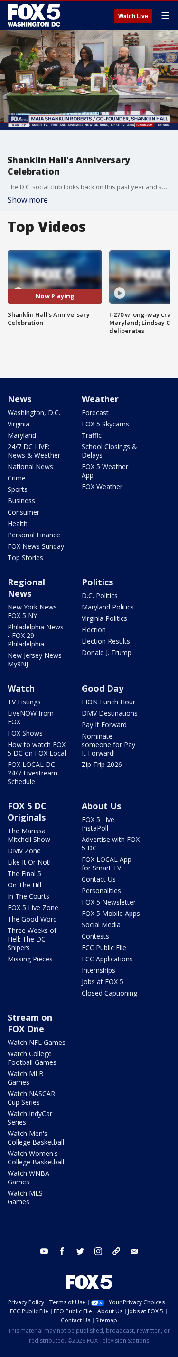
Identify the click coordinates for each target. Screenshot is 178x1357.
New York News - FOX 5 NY (34, 611)
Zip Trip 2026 (102, 764)
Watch (21, 688)
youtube (44, 1251)
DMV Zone (24, 850)
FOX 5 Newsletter (109, 901)
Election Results (106, 641)
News (19, 399)
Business (21, 500)
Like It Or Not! (29, 862)
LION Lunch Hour (108, 701)
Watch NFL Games (37, 1042)
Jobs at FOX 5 (102, 981)
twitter (80, 1251)
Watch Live (133, 16)
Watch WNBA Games (28, 1177)
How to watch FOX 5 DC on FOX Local (37, 748)
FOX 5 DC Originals (27, 811)
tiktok (116, 1251)
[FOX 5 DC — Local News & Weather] (35, 15)
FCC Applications (107, 958)
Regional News (26, 587)
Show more (28, 199)
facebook (62, 1251)
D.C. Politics (100, 595)
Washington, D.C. (34, 412)
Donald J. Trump (106, 652)
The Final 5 (24, 873)
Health (18, 523)
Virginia (18, 423)
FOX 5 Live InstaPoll (98, 823)
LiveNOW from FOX (31, 717)
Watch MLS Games (25, 1197)
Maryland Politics (108, 606)
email (134, 1251)
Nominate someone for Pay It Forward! (108, 744)
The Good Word (32, 918)
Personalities (101, 890)
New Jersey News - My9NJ (37, 659)
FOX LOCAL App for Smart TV (106, 863)
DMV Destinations (110, 713)
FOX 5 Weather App (105, 471)
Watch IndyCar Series (30, 1117)
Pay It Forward (104, 724)
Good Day (102, 688)
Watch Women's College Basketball (36, 1157)
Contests (95, 936)
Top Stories (25, 557)
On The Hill (24, 884)
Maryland (22, 435)
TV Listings (24, 701)
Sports (18, 489)
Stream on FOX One (30, 1023)
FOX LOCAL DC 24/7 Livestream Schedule (32, 773)
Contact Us (99, 879)
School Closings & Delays (109, 451)
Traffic (92, 435)
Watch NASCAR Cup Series (31, 1098)
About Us (101, 806)
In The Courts (28, 896)
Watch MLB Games (26, 1078)
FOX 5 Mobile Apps (111, 913)
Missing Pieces (30, 958)
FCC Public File (104, 947)
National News (30, 466)
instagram (98, 1251)
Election (94, 629)
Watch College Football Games (32, 1058)
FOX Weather (102, 486)
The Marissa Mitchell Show (29, 835)
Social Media (101, 924)
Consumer (23, 512)
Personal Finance (34, 534)
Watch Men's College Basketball (36, 1137)
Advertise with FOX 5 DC (111, 843)
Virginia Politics (104, 618)
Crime (17, 477)
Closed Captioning (109, 992)
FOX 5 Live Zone (33, 907)
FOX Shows (25, 733)
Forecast (95, 412)
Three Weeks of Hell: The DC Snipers (32, 939)
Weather (100, 399)
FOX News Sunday (36, 546)
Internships (98, 970)
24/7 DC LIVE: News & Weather (34, 451)
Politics (97, 582)
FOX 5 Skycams (105, 423)
